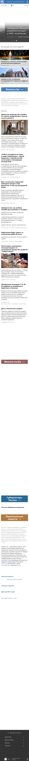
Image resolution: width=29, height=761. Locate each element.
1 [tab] (12, 41)
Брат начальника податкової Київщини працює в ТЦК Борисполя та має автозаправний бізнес (14, 184)
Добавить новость (15, 733)
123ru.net (3, 563)
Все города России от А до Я (9, 598)
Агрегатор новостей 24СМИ (14, 579)
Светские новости (7, 576)
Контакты (7, 745)
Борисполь (8, 737)
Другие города (9, 740)
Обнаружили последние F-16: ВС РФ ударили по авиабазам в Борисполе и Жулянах (13, 286)
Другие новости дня (8, 592)
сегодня (19, 539)
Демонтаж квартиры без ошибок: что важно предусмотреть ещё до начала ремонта (14, 116)
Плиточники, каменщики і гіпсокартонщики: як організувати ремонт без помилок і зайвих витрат (14, 248)
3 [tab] (16, 41)
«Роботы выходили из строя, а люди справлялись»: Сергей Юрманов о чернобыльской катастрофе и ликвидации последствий (12, 158)
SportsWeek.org (5, 565)
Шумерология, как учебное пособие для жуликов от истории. (14, 209)
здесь (3, 542)
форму (17, 105)
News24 (19, 565)
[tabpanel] (14, 24)
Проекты (7, 743)
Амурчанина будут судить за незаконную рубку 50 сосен (12, 233)
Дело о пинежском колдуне (11, 309)
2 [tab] (14, 41)
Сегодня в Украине (7, 586)
